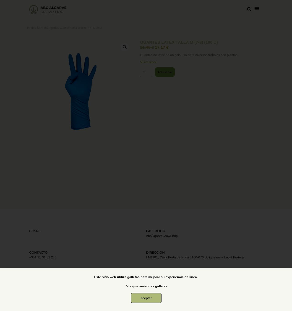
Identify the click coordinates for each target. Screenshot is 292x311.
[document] (146, 155)
